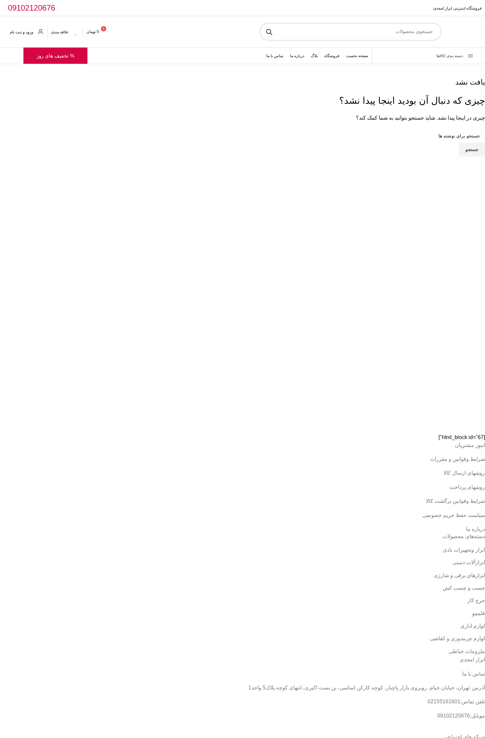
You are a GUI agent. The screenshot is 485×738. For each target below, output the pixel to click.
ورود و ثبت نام (21, 32)
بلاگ (314, 56)
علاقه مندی (60, 32)
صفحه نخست (357, 56)
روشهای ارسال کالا (464, 473)
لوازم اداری (472, 626)
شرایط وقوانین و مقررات (457, 459)
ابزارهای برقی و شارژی (459, 575)
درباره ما (297, 56)
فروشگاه (332, 56)
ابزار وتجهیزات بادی (464, 550)
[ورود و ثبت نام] (40, 31)
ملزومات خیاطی (467, 651)
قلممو (478, 613)
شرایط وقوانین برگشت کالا (455, 501)
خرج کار (476, 600)
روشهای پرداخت (467, 487)
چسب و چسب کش (464, 588)
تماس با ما (274, 56)
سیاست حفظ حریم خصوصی (453, 515)
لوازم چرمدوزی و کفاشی (457, 638)
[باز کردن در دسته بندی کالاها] (383, 56)
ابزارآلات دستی (468, 562)
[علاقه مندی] (76, 31)
